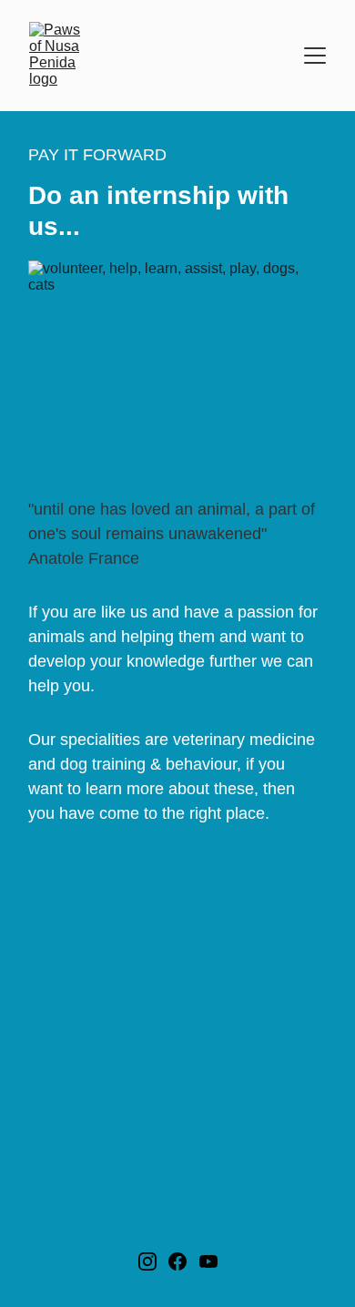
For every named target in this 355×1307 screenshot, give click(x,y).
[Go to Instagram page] (147, 1261)
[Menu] (315, 55)
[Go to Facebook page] (177, 1261)
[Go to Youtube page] (208, 1261)
